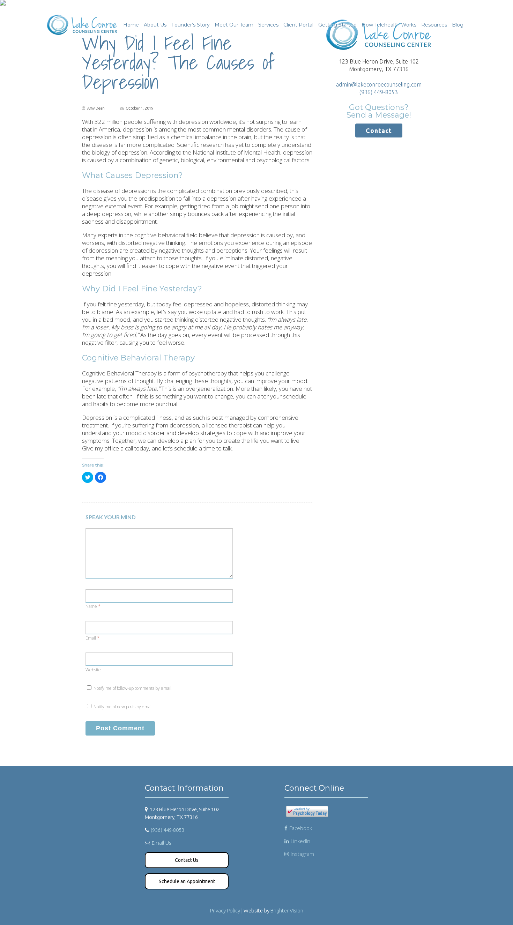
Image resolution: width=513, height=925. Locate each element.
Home (131, 25)
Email (91, 638)
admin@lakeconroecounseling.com (379, 84)
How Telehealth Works (389, 25)
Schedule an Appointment (187, 881)
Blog (457, 25)
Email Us (161, 843)
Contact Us (187, 860)
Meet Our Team (234, 25)
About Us (155, 25)
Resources (434, 25)
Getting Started (337, 25)
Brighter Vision (286, 910)
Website (93, 670)
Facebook (300, 828)
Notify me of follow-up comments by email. (133, 688)
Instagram (302, 853)
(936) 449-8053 (378, 92)
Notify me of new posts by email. (124, 707)
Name (91, 606)
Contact (379, 130)
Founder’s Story (190, 25)
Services (268, 25)
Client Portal (298, 25)
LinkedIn (300, 840)
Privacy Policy (225, 910)
